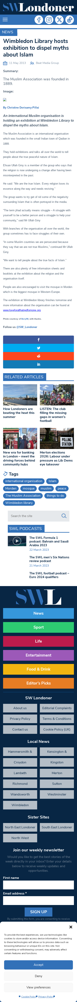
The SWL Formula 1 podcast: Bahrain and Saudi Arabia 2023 (49, 541)
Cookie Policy (28, 996)
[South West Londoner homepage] (38, 7)
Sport (38, 627)
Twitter (59, 19)
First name (11, 878)
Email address (15, 893)
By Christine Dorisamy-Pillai (21, 107)
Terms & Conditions (57, 719)
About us (20, 708)
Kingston (57, 762)
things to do (55, 495)
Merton (57, 773)
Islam (52, 481)
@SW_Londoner (26, 327)
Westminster (56, 794)
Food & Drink (38, 669)
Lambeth (20, 773)
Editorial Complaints (57, 708)
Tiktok (69, 19)
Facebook (38, 19)
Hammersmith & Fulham (20, 752)
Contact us (20, 729)
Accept (38, 965)
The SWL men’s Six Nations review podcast (49, 559)
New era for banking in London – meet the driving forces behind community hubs (19, 458)
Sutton (57, 784)
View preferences (38, 987)
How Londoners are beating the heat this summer (18, 413)
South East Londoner (57, 827)
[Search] (64, 516)
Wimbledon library (19, 503)
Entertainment (38, 655)
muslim (46, 488)
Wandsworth (20, 794)
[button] (71, 927)
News (7, 32)
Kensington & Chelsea (57, 752)
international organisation (23, 481)
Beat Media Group (47, 63)
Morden (10, 488)
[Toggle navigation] (5, 20)
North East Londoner (20, 827)
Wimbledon (20, 805)
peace (62, 488)
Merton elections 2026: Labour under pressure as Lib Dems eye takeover (56, 458)
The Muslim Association (22, 495)
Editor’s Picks (38, 683)
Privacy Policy (46, 996)
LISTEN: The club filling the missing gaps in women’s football (53, 415)
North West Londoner (20, 839)
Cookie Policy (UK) (56, 729)
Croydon (20, 762)
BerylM (24, 319)
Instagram (49, 19)
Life (38, 641)
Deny (38, 976)
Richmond (20, 784)
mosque (28, 488)
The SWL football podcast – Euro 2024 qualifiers (49, 575)
